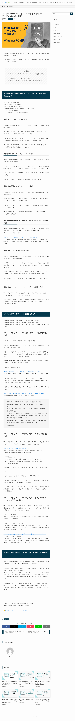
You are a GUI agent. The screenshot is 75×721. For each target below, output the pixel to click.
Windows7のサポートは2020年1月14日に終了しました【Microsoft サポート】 (24, 393)
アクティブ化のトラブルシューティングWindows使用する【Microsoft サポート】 (25, 534)
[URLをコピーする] (46, 626)
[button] (6, 626)
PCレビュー (56, 30)
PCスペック (6, 619)
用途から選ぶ (57, 42)
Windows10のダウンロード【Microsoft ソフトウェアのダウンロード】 (22, 371)
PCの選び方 (56, 24)
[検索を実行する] (71, 13)
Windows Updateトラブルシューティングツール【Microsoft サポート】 (22, 237)
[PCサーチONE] (6, 2)
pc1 (10, 656)
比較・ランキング (58, 39)
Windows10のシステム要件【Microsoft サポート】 (17, 448)
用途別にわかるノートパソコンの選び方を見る (17, 610)
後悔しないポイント (58, 36)
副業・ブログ (57, 33)
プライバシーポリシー (37, 716)
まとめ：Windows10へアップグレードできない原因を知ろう (26, 80)
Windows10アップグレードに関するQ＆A (21, 78)
